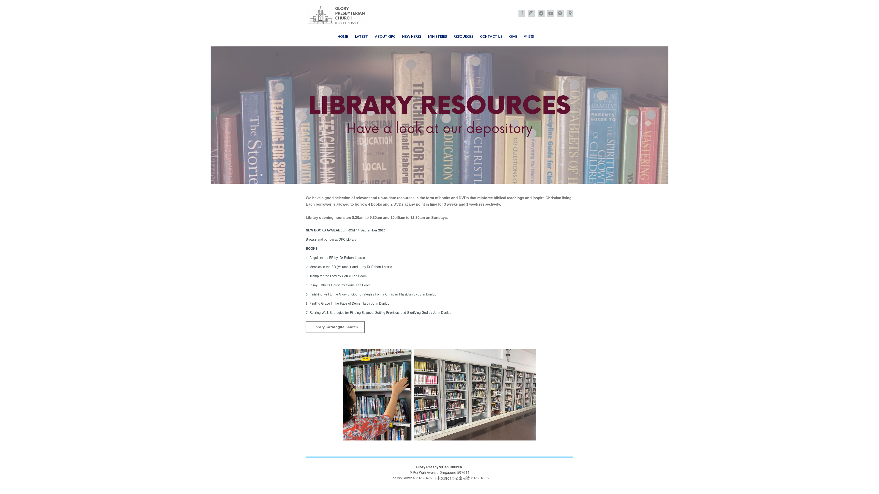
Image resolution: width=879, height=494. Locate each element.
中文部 (529, 36)
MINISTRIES (437, 36)
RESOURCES (463, 36)
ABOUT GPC (385, 36)
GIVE (513, 36)
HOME (343, 36)
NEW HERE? (411, 36)
